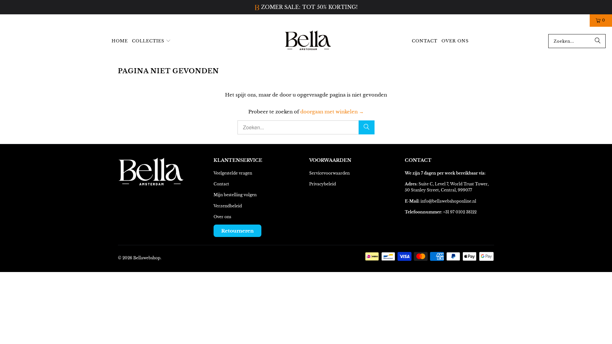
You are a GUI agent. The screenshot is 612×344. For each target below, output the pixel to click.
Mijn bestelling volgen (235, 194)
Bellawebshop (146, 257)
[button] (151, 41)
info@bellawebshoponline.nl (448, 201)
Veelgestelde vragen (233, 173)
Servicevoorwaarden (329, 173)
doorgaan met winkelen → (332, 112)
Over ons (222, 216)
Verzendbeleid (228, 206)
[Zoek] (598, 41)
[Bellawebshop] (308, 41)
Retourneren (237, 231)
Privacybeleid (322, 184)
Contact (221, 184)
